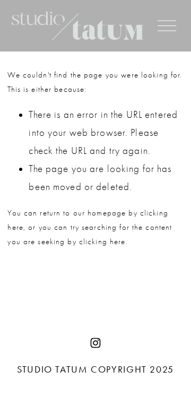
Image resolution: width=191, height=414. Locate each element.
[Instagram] (95, 343)
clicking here (102, 241)
